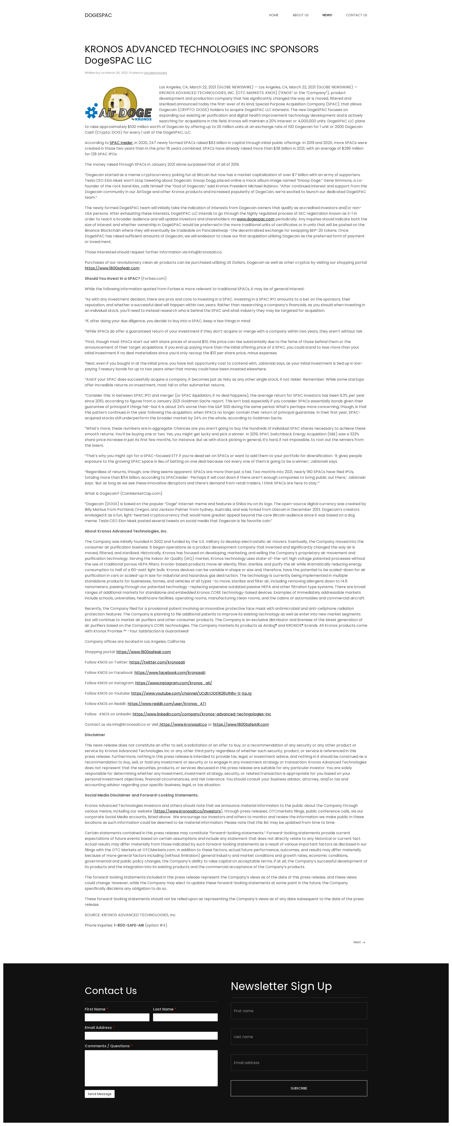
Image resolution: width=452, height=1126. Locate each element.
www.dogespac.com (255, 219)
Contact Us (356, 15)
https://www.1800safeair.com (112, 268)
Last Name (164, 1009)
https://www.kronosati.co (183, 724)
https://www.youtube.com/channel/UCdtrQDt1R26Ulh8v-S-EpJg (191, 693)
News (327, 15)
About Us (301, 15)
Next (358, 942)
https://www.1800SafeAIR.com (241, 724)
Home (273, 15)
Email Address (100, 1027)
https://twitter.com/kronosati (157, 662)
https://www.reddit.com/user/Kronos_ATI (167, 703)
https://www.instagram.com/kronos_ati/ (173, 683)
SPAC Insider (121, 142)
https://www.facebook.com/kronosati (169, 672)
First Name (96, 1009)
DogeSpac (98, 15)
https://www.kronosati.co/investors (188, 811)
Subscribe (299, 1088)
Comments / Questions (109, 1046)
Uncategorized (155, 72)
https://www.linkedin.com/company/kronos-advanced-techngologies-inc (202, 714)
